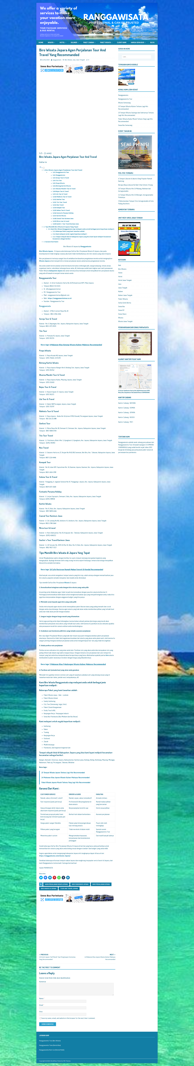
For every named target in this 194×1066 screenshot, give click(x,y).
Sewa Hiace (122, 314)
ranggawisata (57, 60)
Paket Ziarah (88, 42)
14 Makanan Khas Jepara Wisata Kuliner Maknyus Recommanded (65, 777)
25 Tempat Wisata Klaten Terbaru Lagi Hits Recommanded (133, 108)
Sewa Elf (121, 310)
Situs (41, 1012)
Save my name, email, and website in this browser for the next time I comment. (68, 1018)
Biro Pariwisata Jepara (80, 884)
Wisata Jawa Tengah (125, 321)
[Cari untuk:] (136, 57)
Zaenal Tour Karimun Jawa (65, 218)
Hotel (62, 42)
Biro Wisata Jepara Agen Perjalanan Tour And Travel (63, 170)
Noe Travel (60, 205)
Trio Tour (59, 180)
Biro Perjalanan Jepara (101, 884)
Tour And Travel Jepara (69, 888)
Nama (41, 998)
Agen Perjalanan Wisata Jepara (56, 884)
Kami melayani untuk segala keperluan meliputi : (71, 234)
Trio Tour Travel (62, 202)
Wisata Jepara (44, 261)
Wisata (50, 42)
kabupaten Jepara (55, 271)
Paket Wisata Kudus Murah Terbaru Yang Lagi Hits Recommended (135, 120)
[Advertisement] (77, 99)
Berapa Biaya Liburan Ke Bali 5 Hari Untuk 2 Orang (135, 185)
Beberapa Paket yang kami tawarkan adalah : (70, 231)
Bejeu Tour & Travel (62, 191)
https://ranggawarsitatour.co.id (59, 298)
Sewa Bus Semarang (125, 125)
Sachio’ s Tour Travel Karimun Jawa (68, 224)
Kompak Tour (61, 207)
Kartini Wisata (61, 216)
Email (41, 1005)
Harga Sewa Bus (137, 42)
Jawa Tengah (80, 60)
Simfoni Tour (61, 199)
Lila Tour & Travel (61, 194)
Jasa (74, 60)
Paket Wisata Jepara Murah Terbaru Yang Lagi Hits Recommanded (65, 782)
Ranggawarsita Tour (62, 172)
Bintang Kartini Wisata (63, 186)
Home (41, 42)
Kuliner (74, 42)
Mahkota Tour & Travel (64, 197)
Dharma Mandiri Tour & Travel (65, 189)
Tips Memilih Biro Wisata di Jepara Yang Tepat (61, 227)
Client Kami (121, 42)
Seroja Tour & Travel (62, 178)
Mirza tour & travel (63, 221)
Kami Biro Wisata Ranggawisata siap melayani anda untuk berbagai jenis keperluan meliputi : (83, 229)
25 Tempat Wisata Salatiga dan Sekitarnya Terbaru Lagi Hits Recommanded (136, 114)
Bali (119, 265)
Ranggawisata (60, 175)
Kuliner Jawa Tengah (125, 295)
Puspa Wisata (60, 183)
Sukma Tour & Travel (63, 210)
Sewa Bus (121, 306)
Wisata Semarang (124, 103)
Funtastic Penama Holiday (65, 213)
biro (107, 655)
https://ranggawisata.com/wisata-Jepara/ (55, 856)
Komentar (42, 982)
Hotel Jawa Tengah (125, 280)
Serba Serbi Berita (124, 303)
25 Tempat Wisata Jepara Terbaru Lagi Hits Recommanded (63, 773)
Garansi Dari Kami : (52, 242)
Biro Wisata (68, 60)
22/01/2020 (46, 60)
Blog (152, 42)
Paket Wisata (105, 42)
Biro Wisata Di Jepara (48, 888)
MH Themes (67, 1061)
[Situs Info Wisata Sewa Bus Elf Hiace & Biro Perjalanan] (97, 38)
